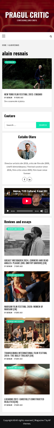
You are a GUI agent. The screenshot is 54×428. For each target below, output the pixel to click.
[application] (27, 201)
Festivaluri (10, 62)
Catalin (9, 97)
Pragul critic (27, 14)
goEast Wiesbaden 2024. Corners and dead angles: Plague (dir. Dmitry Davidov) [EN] (26, 262)
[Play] (8, 211)
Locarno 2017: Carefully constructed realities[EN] (24, 401)
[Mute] (41, 211)
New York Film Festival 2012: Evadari (23, 94)
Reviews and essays (15, 229)
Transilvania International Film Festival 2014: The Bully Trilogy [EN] (25, 354)
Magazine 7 (40, 420)
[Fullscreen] (46, 211)
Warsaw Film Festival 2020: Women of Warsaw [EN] (23, 308)
